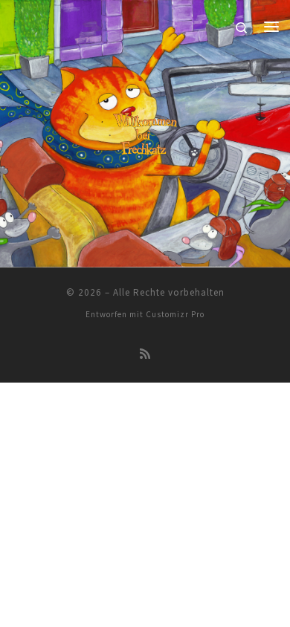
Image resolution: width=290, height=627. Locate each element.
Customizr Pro (175, 314)
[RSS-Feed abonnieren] (145, 354)
